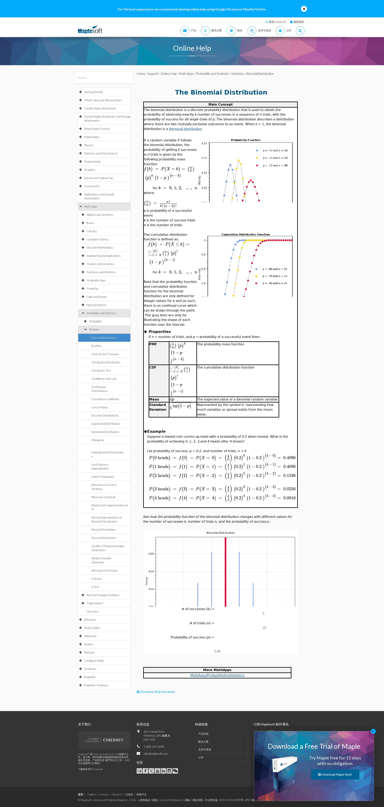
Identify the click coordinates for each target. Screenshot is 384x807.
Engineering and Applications (104, 255)
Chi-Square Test (101, 370)
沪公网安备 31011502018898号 (224, 800)
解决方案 (203, 741)
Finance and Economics (101, 264)
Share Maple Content (97, 128)
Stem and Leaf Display (104, 570)
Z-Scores (96, 578)
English (92, 794)
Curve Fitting (99, 407)
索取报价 (299, 21)
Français (104, 794)
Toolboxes (90, 668)
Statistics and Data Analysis (101, 153)
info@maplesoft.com (156, 753)
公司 (200, 757)
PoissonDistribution (103, 537)
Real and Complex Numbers (103, 595)
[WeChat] (175, 771)
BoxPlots (96, 346)
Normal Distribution (103, 529)
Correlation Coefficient (105, 399)
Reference (90, 636)
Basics (90, 223)
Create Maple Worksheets (100, 108)
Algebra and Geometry (100, 214)
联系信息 (143, 724)
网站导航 (197, 800)
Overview (92, 611)
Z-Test (95, 586)
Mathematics (92, 137)
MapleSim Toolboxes (96, 685)
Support (153, 73)
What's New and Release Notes (103, 100)
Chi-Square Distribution (105, 362)
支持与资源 (204, 749)
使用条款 (145, 800)
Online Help (169, 73)
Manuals (89, 652)
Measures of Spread (103, 497)
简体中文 (141, 794)
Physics (88, 145)
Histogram (97, 440)
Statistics (94, 329)
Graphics (89, 169)
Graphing (92, 288)
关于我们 (84, 724)
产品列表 (203, 733)
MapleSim (90, 677)
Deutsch (117, 794)
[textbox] (169, 169)
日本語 (129, 794)
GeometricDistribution (105, 431)
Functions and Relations (101, 272)
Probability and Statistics (101, 313)
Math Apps (90, 206)
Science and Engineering (98, 178)
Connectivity (92, 186)
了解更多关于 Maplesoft (90, 769)
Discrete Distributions (105, 415)
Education (90, 619)
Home (141, 73)
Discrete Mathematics (100, 247)
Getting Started (93, 92)
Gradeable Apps (96, 280)
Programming (92, 161)
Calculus (92, 231)
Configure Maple (94, 660)
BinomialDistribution (104, 337)
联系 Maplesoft (277, 21)
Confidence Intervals (104, 378)
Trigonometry (95, 603)
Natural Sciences (97, 305)
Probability (95, 321)
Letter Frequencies (102, 476)
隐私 (155, 800)
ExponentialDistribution (105, 423)
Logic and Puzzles (97, 296)
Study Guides (92, 627)
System (88, 644)
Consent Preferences (171, 800)
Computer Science (97, 239)
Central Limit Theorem (105, 354)
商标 (187, 800)
